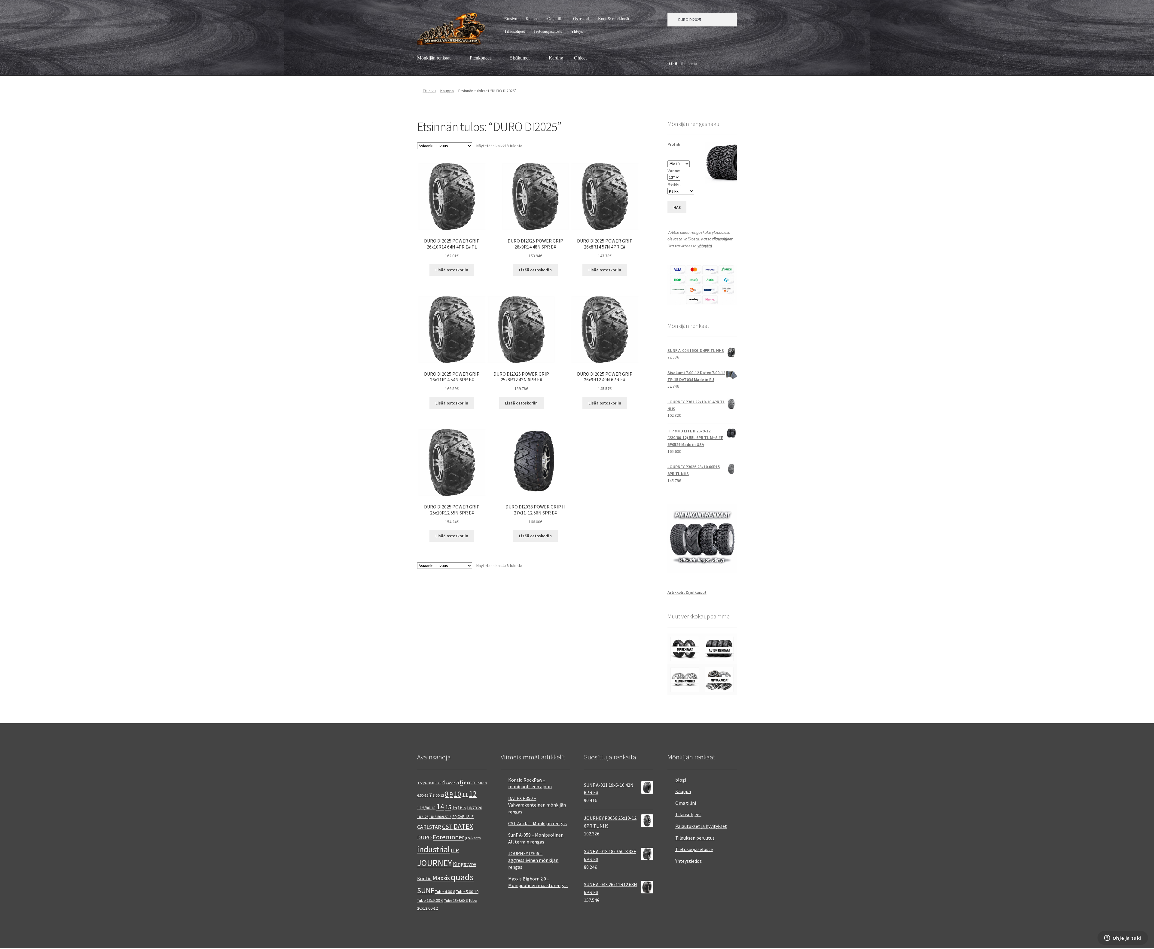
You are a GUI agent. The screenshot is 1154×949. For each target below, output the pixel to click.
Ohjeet (580, 57)
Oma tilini (556, 19)
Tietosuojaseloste (547, 31)
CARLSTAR (429, 826)
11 (465, 794)
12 (473, 794)
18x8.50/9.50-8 (440, 816)
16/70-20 (474, 807)
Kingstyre (464, 864)
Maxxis (441, 878)
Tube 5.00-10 (467, 891)
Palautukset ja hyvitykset (701, 826)
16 (454, 807)
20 (454, 816)
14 (440, 806)
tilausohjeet (722, 239)
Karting (556, 57)
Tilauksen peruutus (695, 838)
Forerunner (448, 837)
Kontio (424, 878)
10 (457, 794)
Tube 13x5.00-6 (430, 900)
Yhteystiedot (688, 861)
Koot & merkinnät (613, 19)
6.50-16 (422, 795)
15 (448, 807)
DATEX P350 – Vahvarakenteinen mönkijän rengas (537, 805)
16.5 (462, 807)
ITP (455, 850)
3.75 (438, 783)
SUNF (425, 890)
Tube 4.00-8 (445, 891)
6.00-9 (469, 783)
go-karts (473, 838)
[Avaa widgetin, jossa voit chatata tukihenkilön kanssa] (1122, 938)
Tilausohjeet (514, 31)
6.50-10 (481, 783)
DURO (424, 837)
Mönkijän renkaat (433, 57)
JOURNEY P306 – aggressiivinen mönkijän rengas (533, 860)
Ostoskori (581, 19)
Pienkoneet (480, 57)
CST (447, 826)
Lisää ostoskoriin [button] (451, 270)
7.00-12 (438, 795)
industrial (433, 849)
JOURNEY (434, 863)
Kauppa (532, 19)
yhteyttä (705, 246)
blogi (680, 780)
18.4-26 (422, 816)
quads (462, 877)
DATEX (463, 826)
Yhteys (577, 31)
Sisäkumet (520, 57)
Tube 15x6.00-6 (456, 900)
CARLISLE (465, 816)
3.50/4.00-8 (425, 783)
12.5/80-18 (426, 807)
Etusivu (510, 19)
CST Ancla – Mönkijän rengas (537, 823)
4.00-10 (450, 783)
